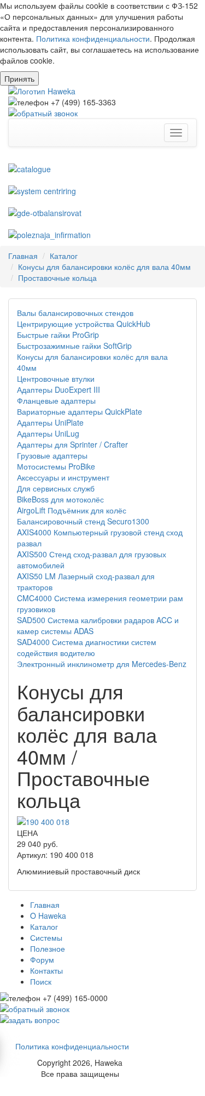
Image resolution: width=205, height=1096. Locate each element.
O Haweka (48, 915)
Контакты (46, 970)
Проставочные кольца (57, 277)
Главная (23, 255)
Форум (42, 959)
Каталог (64, 255)
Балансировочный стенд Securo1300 (83, 521)
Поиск (40, 981)
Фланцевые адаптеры (56, 400)
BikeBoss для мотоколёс (60, 499)
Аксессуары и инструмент (63, 477)
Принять (19, 78)
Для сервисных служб (56, 488)
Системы (46, 937)
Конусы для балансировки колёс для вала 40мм (104, 266)
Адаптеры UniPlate (50, 422)
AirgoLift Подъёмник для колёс (71, 510)
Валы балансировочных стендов (75, 312)
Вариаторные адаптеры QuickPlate (79, 411)
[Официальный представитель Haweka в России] (102, 91)
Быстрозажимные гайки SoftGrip (74, 345)
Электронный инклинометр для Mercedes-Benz (101, 663)
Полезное (47, 948)
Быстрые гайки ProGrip (58, 334)
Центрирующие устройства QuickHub (83, 323)
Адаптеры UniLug (48, 433)
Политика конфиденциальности (93, 38)
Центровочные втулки (56, 378)
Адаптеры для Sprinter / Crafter (72, 444)
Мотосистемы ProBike (56, 466)
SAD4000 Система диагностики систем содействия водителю (86, 647)
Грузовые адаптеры (52, 455)
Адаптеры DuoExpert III (58, 389)
